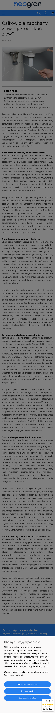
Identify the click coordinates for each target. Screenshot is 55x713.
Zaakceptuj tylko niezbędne (27, 684)
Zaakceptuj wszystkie (27, 698)
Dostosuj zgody (27, 691)
